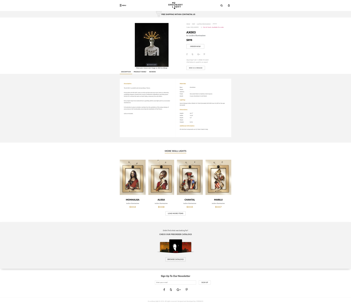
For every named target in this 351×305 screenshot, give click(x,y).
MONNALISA (132, 200)
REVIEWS (152, 72)
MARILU (218, 200)
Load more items (175, 213)
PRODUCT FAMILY (140, 72)
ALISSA (161, 200)
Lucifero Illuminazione (204, 24)
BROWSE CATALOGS (175, 259)
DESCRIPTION (126, 72)
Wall (193, 24)
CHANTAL (190, 200)
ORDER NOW (195, 46)
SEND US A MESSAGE (195, 68)
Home (188, 24)
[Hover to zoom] (152, 45)
